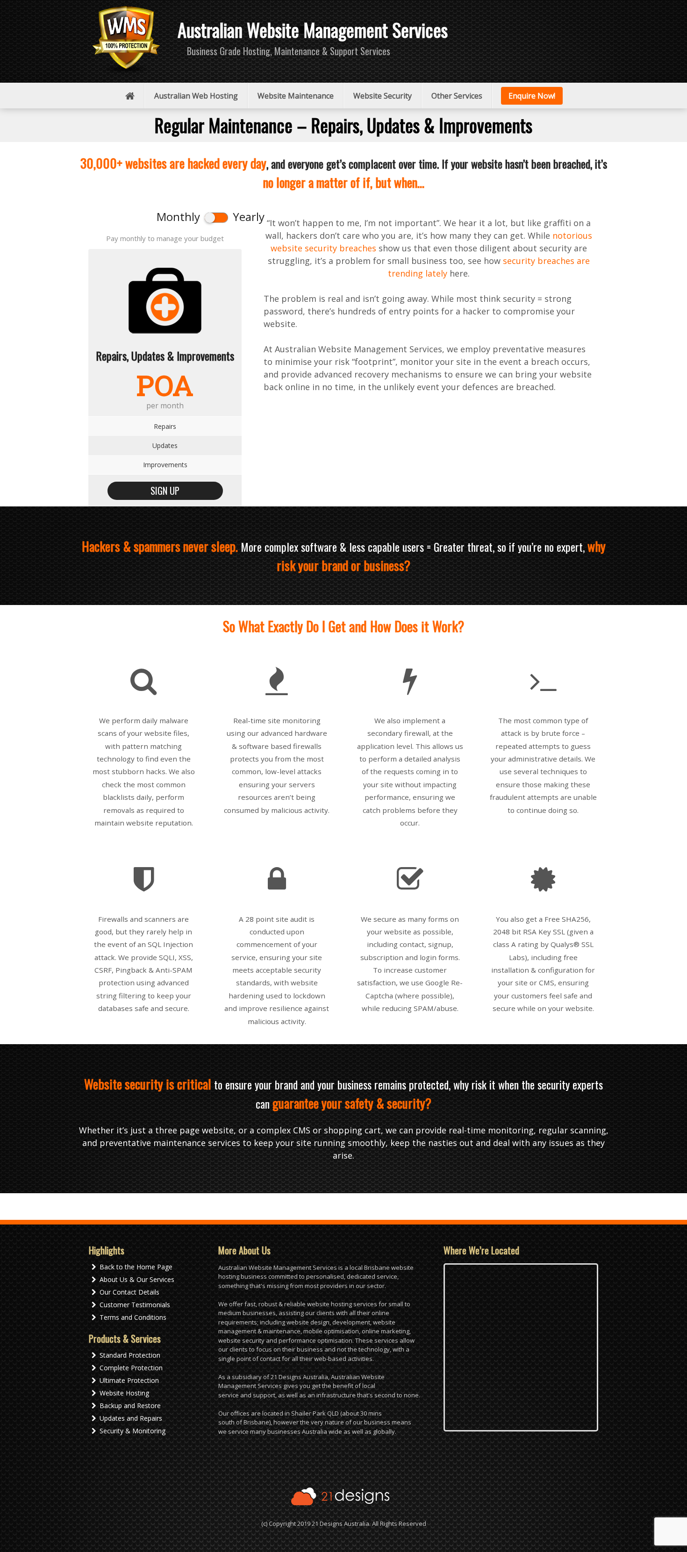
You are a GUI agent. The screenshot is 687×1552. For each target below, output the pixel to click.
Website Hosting (124, 1392)
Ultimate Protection (129, 1380)
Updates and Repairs (131, 1418)
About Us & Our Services (137, 1279)
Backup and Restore (130, 1405)
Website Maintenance (296, 96)
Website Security (382, 96)
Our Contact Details (129, 1292)
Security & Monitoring (132, 1430)
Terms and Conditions (133, 1317)
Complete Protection (131, 1367)
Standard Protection (130, 1355)
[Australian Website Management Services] (126, 40)
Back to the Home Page (136, 1266)
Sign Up (164, 491)
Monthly (178, 216)
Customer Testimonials (135, 1304)
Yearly (249, 216)
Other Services (456, 96)
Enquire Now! (531, 96)
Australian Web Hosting (196, 96)
